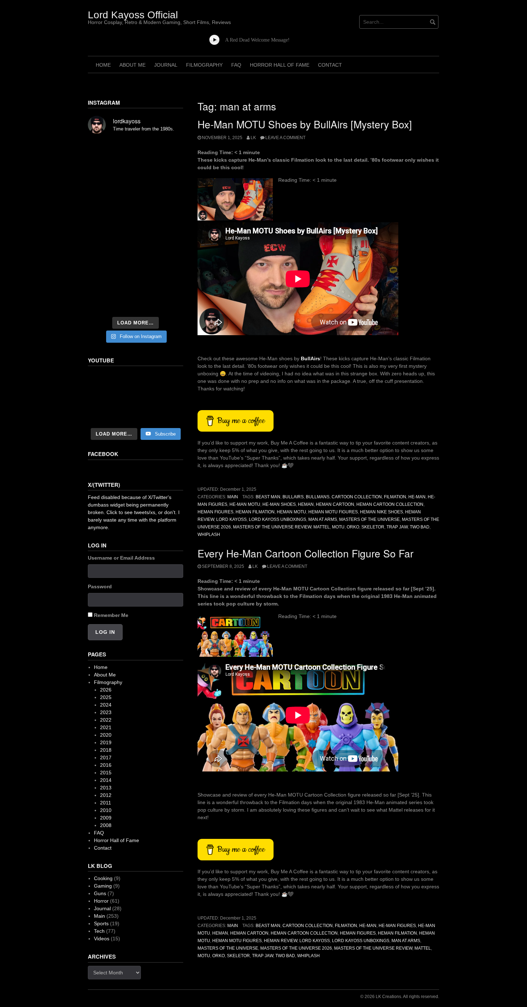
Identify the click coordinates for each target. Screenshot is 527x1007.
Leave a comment (285, 137)
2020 (105, 735)
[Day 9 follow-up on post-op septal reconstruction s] (135, 224)
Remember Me (111, 615)
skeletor (372, 526)
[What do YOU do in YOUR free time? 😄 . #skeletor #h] (135, 302)
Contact (330, 65)
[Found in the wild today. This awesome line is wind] (102, 206)
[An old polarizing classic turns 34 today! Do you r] (102, 282)
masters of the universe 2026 (296, 948)
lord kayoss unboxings (277, 519)
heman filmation (255, 511)
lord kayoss (231, 519)
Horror (101, 901)
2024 (105, 705)
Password (100, 586)
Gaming (103, 886)
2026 (105, 690)
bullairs (293, 496)
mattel (321, 526)
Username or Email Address (121, 558)
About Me (132, 65)
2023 (105, 712)
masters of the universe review (272, 526)
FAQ (236, 65)
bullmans (317, 496)
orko (353, 526)
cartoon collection (357, 496)
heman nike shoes (381, 511)
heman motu (291, 511)
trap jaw (397, 526)
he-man (417, 496)
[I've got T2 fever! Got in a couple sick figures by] (102, 302)
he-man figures (397, 925)
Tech (99, 931)
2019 (105, 742)
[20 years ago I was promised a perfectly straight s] (102, 262)
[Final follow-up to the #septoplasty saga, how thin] (135, 168)
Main (232, 496)
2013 (105, 787)
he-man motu (244, 504)
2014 (105, 780)
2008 (105, 825)
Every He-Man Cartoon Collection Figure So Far (305, 553)
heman (306, 504)
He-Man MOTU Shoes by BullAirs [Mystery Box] (305, 124)
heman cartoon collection (389, 504)
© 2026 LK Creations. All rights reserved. (399, 996)
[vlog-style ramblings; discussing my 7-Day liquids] (102, 168)
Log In (105, 632)
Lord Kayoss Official (133, 14)
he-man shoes (279, 504)
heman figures (215, 511)
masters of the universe (369, 519)
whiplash (209, 534)
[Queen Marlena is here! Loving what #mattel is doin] (168, 282)
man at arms (322, 519)
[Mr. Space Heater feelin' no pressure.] (168, 302)
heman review (280, 940)
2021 (105, 727)
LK (253, 137)
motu (338, 526)
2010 (105, 810)
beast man (268, 496)
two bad (419, 526)
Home (103, 65)
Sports (101, 923)
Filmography (204, 65)
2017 (105, 757)
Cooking (103, 878)
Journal (165, 65)
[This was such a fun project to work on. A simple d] (168, 150)
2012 (105, 795)
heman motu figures (333, 511)
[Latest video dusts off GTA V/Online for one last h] (135, 262)
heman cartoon (335, 504)
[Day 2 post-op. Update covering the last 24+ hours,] (168, 206)
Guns (100, 893)
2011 (105, 803)
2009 (105, 818)
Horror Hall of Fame (279, 65)
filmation (395, 496)
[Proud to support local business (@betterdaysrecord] (135, 282)
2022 (105, 720)
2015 (105, 772)
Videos (101, 938)
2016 (105, 765)
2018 (105, 750)
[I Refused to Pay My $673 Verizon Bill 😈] (135, 397)
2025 (105, 697)
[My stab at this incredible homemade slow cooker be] (168, 262)
